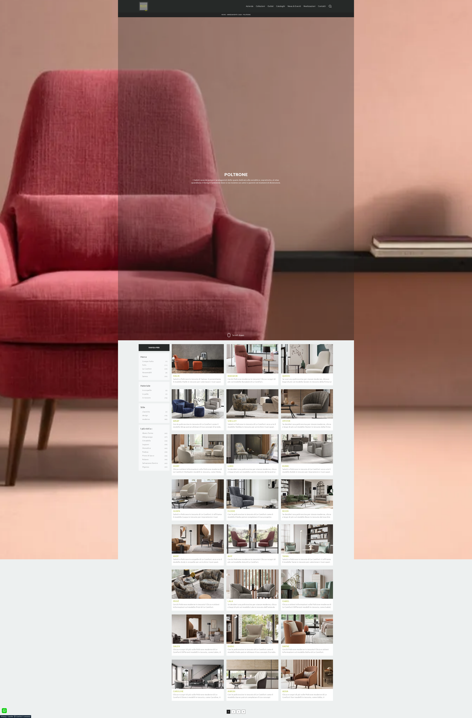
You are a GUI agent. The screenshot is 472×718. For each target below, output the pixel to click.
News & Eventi (294, 6)
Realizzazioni (310, 6)
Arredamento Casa (234, 14)
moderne (146, 419)
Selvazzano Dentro (150, 463)
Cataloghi (280, 6)
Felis (144, 365)
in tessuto (146, 398)
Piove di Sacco (148, 456)
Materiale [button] (145, 386)
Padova (145, 452)
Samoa (145, 376)
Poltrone (247, 14)
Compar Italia (148, 361)
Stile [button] (142, 407)
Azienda (249, 6)
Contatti (322, 6)
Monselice (146, 448)
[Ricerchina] (330, 6)
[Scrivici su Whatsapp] (4, 710)
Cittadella (146, 441)
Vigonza (145, 467)
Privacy (4, 716)
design (145, 415)
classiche (146, 412)
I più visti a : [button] (146, 428)
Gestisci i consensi (23, 716)
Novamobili (147, 373)
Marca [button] (143, 357)
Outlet (271, 6)
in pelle (145, 394)
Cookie (10, 716)
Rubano (145, 459)
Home (223, 14)
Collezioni (260, 6)
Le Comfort (147, 369)
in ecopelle (147, 390)
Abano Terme (147, 433)
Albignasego (147, 437)
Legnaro (145, 444)
